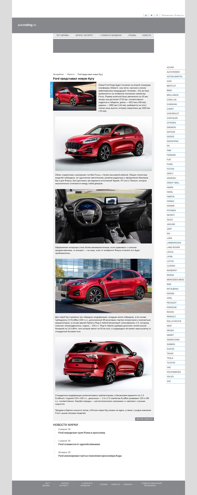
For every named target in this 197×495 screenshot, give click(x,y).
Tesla (170, 358)
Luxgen (171, 266)
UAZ (169, 367)
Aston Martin (174, 76)
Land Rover (173, 247)
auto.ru (27, 25)
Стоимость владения (110, 35)
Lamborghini (174, 243)
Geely (170, 173)
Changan (172, 104)
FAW (169, 150)
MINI (169, 284)
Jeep (169, 229)
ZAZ (169, 381)
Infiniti (171, 215)
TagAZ (170, 353)
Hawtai (170, 196)
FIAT (169, 160)
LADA (169, 238)
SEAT (169, 326)
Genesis (171, 178)
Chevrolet (173, 113)
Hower (171, 206)
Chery (170, 109)
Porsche (172, 307)
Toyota (171, 363)
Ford (170, 164)
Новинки (127, 484)
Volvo (170, 376)
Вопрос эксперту (84, 35)
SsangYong (173, 340)
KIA (168, 233)
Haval (170, 192)
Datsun (171, 132)
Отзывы (132, 35)
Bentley (171, 86)
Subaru (171, 344)
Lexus (170, 252)
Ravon (170, 312)
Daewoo (171, 127)
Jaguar (171, 224)
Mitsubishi (172, 289)
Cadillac (172, 100)
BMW (169, 90)
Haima (170, 187)
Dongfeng (173, 141)
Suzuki (170, 349)
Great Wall (173, 183)
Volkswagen (174, 372)
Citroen (171, 123)
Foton (170, 169)
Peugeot (172, 303)
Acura (170, 67)
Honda (170, 201)
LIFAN (169, 256)
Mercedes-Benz (175, 280)
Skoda (170, 330)
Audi (169, 81)
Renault (171, 316)
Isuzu (170, 220)
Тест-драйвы (62, 35)
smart (170, 335)
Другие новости (145, 419)
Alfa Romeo (173, 72)
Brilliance (173, 95)
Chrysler (172, 118)
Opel (169, 298)
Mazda (170, 275)
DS (168, 146)
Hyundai (171, 210)
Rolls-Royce (174, 321)
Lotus (170, 261)
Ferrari (171, 155)
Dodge (170, 136)
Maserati (172, 270)
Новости (146, 35)
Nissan (170, 293)
